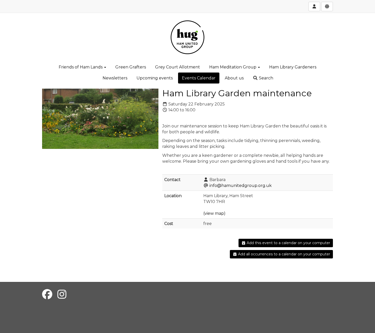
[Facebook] (47, 294)
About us (234, 78)
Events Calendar (199, 78)
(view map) (214, 213)
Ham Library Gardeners (292, 67)
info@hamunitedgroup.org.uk (240, 185)
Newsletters (115, 78)
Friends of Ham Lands (81, 67)
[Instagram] (61, 294)
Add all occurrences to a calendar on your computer (283, 254)
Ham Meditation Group (233, 67)
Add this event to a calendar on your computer (288, 243)
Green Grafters (130, 67)
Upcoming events (154, 78)
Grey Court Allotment (177, 67)
